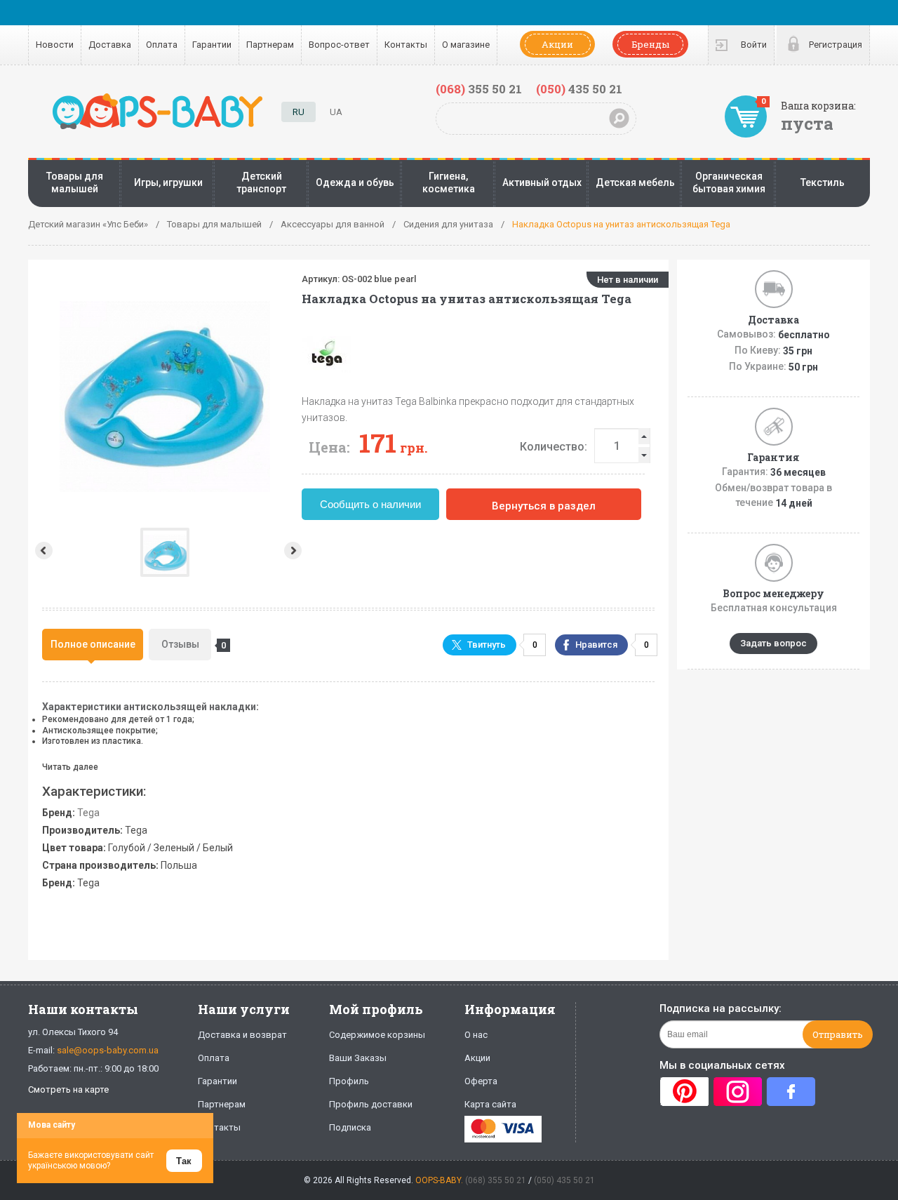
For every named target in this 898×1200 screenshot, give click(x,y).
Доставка (109, 44)
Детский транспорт (261, 182)
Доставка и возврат (242, 1034)
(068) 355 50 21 (495, 1180)
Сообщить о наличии (370, 504)
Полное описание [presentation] (93, 644)
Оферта (480, 1081)
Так (184, 1161)
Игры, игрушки (168, 182)
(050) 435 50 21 (564, 1180)
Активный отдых (542, 182)
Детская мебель (635, 182)
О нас (476, 1034)
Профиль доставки (371, 1104)
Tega (88, 812)
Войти (754, 44)
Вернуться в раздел (544, 506)
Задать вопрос (773, 643)
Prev (42, 550)
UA (336, 112)
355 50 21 (479, 89)
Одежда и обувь (355, 182)
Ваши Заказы (358, 1058)
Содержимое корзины (377, 1034)
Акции (557, 44)
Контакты (405, 44)
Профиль (349, 1081)
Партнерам (270, 44)
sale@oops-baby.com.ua (108, 1050)
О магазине (466, 44)
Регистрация (835, 44)
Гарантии (212, 44)
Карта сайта (490, 1104)
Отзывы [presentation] (186, 645)
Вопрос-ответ (339, 44)
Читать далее (70, 767)
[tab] (92, 644)
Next (294, 550)
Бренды (650, 44)
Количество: (553, 446)
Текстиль (822, 182)
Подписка (350, 1127)
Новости (55, 44)
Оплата (161, 44)
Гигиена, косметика (448, 182)
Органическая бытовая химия (728, 182)
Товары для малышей (74, 182)
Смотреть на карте (68, 1089)
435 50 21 (579, 89)
